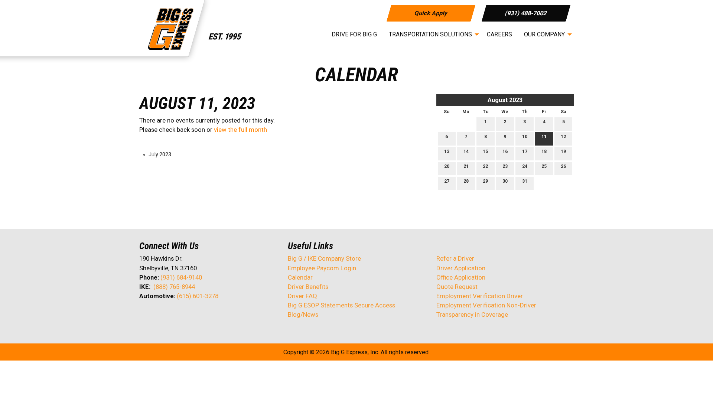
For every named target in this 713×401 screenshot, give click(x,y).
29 (485, 181)
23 (505, 166)
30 (505, 181)
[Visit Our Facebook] (145, 316)
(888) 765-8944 (174, 286)
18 (544, 151)
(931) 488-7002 (526, 12)
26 (563, 166)
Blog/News (303, 314)
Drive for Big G (354, 34)
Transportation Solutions (430, 34)
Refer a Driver (455, 258)
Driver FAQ (302, 296)
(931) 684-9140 (181, 277)
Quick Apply (430, 12)
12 (563, 136)
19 (563, 151)
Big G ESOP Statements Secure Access (341, 305)
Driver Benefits (309, 286)
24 (524, 166)
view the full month (240, 129)
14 (466, 151)
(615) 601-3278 (197, 296)
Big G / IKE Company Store (324, 258)
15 (485, 151)
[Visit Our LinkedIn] (169, 316)
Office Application (461, 277)
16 (505, 151)
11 (544, 136)
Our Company (544, 34)
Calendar (300, 277)
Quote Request (457, 286)
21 (466, 166)
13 (446, 151)
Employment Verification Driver (479, 296)
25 (544, 166)
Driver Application (460, 268)
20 (446, 166)
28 (466, 181)
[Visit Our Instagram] (193, 316)
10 (524, 136)
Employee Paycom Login (322, 268)
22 (485, 166)
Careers (499, 34)
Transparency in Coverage (472, 314)
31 (524, 181)
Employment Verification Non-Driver (486, 305)
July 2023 (160, 154)
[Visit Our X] (157, 316)
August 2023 (505, 100)
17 (524, 151)
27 (446, 181)
